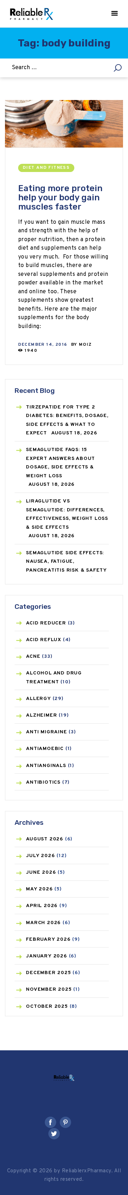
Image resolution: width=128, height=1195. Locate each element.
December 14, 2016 (43, 345)
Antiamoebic (45, 749)
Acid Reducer (46, 623)
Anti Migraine (46, 732)
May (39, 889)
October (47, 1007)
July (40, 856)
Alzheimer (41, 715)
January (46, 956)
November (48, 989)
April (42, 906)
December (48, 973)
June (41, 872)
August (44, 839)
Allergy (38, 699)
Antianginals (46, 766)
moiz (85, 345)
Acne (33, 657)
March (43, 923)
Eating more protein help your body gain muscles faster (60, 197)
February (48, 939)
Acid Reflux (43, 640)
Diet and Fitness (46, 168)
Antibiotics (43, 782)
